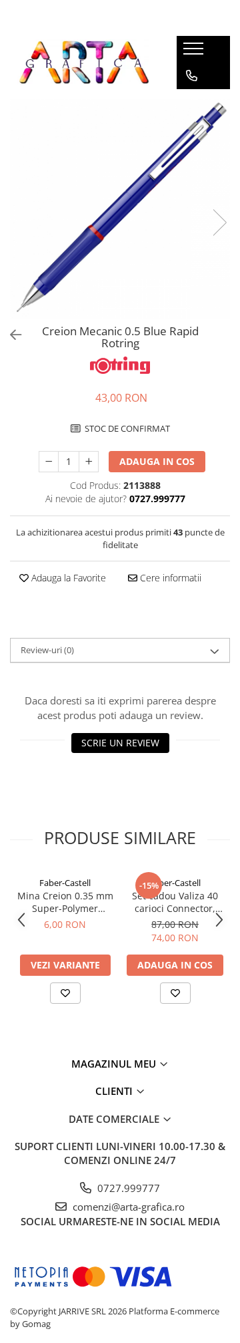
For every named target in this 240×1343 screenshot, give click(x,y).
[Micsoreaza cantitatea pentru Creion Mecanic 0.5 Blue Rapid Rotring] (49, 461)
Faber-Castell (65, 883)
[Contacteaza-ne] (192, 76)
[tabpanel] (120, 209)
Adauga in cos (157, 461)
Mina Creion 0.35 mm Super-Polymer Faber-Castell (65, 902)
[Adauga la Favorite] (65, 993)
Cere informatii (169, 577)
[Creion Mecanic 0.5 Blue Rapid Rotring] (120, 209)
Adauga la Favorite (67, 577)
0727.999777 (127, 1188)
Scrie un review (120, 742)
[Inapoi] (10, 335)
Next (219, 222)
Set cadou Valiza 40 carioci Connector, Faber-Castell (175, 902)
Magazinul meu (115, 1063)
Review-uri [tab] (47, 650)
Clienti (115, 1091)
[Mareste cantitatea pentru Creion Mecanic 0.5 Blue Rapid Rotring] (89, 461)
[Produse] (195, 53)
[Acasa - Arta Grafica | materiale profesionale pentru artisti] (83, 62)
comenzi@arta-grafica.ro (127, 1206)
